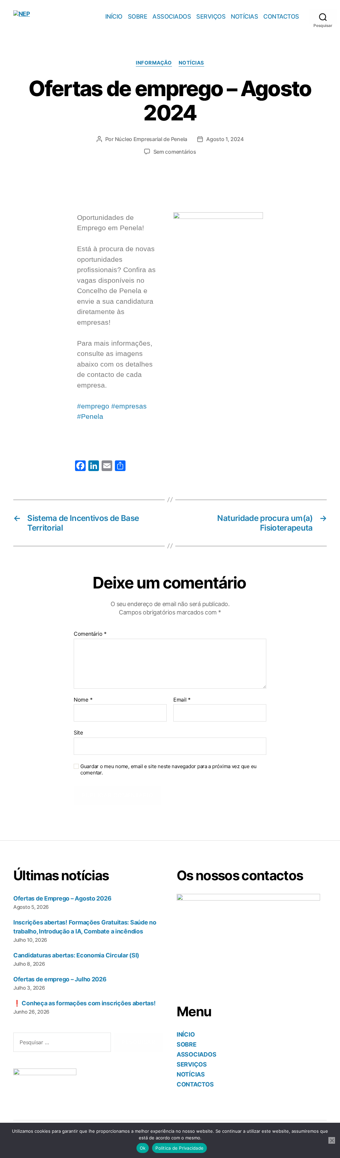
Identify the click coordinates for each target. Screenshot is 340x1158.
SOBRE (137, 16)
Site (78, 732)
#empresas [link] (129, 406)
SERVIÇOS (210, 16)
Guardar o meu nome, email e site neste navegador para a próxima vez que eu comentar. (168, 769)
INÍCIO (114, 16)
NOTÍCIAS (244, 16)
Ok (143, 1148)
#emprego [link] (93, 406)
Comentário (90, 634)
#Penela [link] (90, 416)
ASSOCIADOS (171, 16)
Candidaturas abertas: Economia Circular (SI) (76, 955)
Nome (83, 700)
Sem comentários (174, 151)
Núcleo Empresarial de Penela (151, 139)
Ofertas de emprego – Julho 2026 (60, 979)
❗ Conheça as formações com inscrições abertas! (84, 1003)
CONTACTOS (281, 16)
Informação (154, 63)
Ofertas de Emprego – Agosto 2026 (62, 898)
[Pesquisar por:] (61, 1044)
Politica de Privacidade (179, 1148)
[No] (331, 1140)
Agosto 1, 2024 (224, 139)
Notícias (191, 63)
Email (182, 700)
